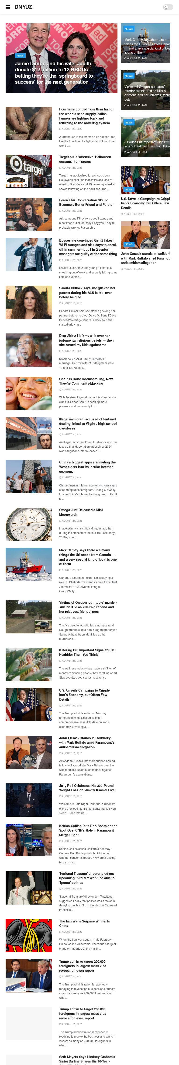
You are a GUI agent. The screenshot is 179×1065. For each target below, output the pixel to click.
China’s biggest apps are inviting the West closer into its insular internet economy (87, 466)
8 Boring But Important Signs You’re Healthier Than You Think (86, 652)
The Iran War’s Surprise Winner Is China (84, 923)
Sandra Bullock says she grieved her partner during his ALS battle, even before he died (87, 292)
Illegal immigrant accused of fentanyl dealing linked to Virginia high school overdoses (88, 423)
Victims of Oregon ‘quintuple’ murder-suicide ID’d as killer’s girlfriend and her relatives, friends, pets (88, 607)
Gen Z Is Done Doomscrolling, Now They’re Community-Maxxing (86, 381)
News (20, 55)
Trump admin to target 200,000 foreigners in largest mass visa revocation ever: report (82, 966)
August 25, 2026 (27, 90)
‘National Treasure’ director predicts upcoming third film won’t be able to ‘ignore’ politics (87, 878)
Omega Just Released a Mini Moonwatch (81, 512)
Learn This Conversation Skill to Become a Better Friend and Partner (86, 202)
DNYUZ (23, 7)
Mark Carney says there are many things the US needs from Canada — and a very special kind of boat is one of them (88, 557)
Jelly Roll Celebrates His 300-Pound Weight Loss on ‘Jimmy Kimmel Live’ (87, 787)
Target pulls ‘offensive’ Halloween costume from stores (85, 159)
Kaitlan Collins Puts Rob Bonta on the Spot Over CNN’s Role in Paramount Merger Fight (88, 830)
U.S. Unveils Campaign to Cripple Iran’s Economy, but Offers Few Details (84, 695)
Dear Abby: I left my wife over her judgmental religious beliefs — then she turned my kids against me (86, 340)
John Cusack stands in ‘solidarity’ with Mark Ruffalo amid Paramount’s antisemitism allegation (86, 742)
